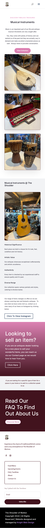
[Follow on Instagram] (10, 455)
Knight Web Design (25, 522)
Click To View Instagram (19, 316)
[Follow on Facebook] (6, 455)
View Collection (22, 50)
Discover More (13, 422)
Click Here (13, 365)
